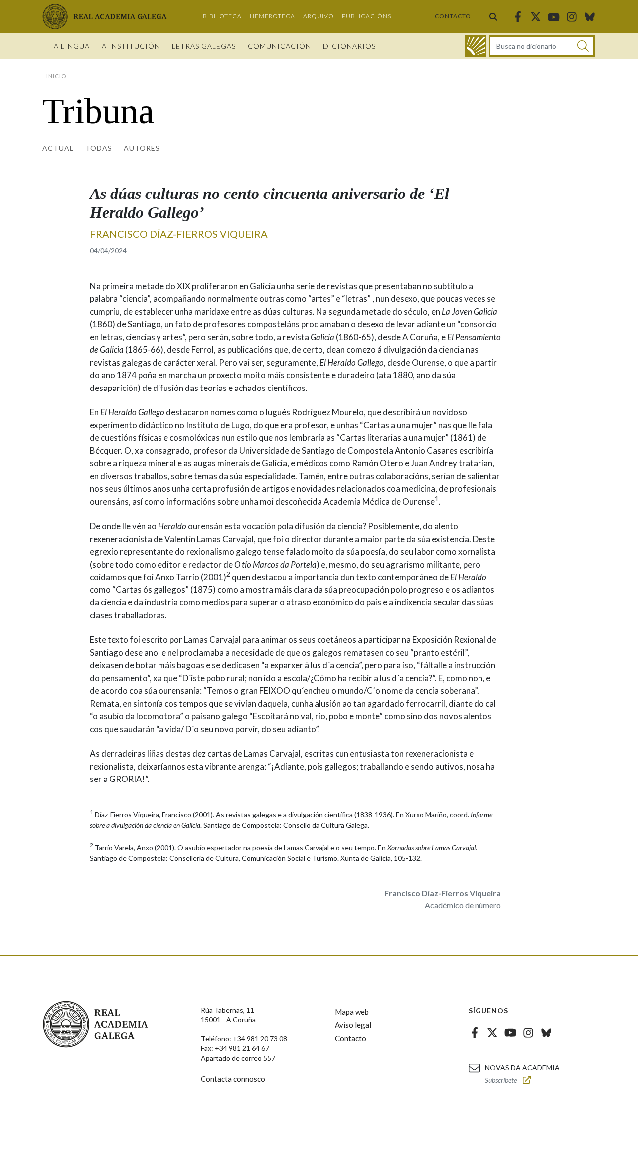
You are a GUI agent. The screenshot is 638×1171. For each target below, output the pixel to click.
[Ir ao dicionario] (475, 46)
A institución (131, 46)
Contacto (453, 16)
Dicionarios (349, 46)
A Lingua (72, 46)
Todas (98, 148)
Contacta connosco (233, 1078)
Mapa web (352, 1011)
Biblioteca (222, 16)
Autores (142, 148)
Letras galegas (204, 46)
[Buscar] (493, 16)
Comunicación (279, 46)
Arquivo (318, 16)
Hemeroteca (272, 16)
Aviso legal (353, 1024)
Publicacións (366, 16)
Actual (58, 148)
